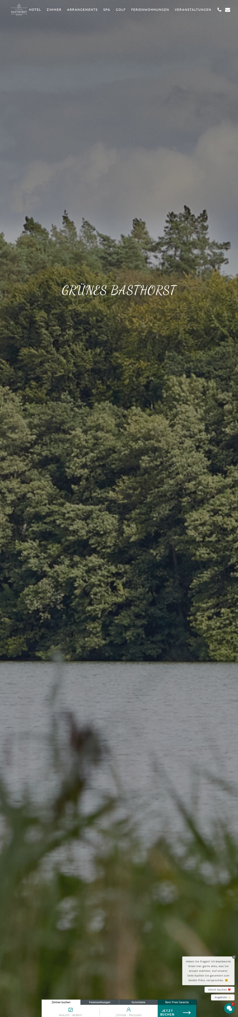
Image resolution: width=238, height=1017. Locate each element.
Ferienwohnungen (150, 9)
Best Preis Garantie (177, 1002)
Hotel (35, 9)
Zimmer (54, 9)
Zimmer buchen (61, 1002)
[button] (208, 969)
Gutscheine (138, 1002)
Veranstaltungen (193, 9)
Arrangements (82, 9)
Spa (106, 9)
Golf (121, 9)
